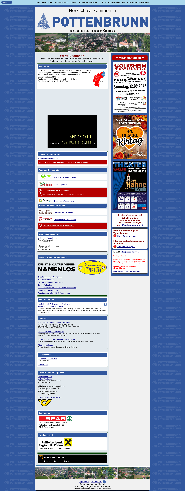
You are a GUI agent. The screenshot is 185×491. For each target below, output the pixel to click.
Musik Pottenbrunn (46, 280)
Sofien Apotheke (61, 184)
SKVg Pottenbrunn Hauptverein (51, 282)
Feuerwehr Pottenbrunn (48, 159)
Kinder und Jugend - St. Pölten (50, 307)
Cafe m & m (43, 365)
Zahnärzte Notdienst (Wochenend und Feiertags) (63, 194)
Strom (66, 461)
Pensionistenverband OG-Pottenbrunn (54, 293)
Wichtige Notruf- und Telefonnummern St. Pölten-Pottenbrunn (64, 162)
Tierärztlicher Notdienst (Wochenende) (59, 226)
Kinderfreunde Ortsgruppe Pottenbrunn (54, 304)
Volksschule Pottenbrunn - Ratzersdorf (54, 322)
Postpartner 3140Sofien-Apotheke (45, 378)
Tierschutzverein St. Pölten (65, 220)
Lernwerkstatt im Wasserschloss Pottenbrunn (56, 339)
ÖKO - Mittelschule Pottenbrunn (51, 332)
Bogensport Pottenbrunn (48, 290)
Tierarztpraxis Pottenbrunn (65, 212)
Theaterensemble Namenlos (50, 277)
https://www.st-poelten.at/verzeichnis (126, 271)
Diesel (56, 461)
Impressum (84, 481)
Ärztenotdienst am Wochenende (56, 191)
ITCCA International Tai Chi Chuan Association (57, 288)
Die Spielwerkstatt (45, 345)
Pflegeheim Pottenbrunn (64, 201)
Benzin (47, 461)
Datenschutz (96, 481)
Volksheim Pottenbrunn (47, 238)
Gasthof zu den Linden (47, 359)
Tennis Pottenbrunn (46, 285)
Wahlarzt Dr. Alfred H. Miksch (66, 177)
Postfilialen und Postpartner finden (49, 397)
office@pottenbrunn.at (132, 225)
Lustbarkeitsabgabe (126, 246)
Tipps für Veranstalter (127, 236)
